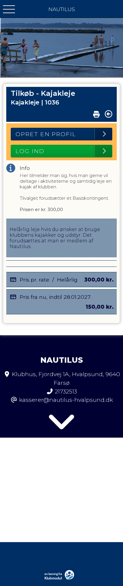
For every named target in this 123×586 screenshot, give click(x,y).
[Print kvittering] (96, 112)
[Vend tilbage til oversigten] (108, 114)
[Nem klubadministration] (60, 579)
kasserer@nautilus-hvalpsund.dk (66, 399)
